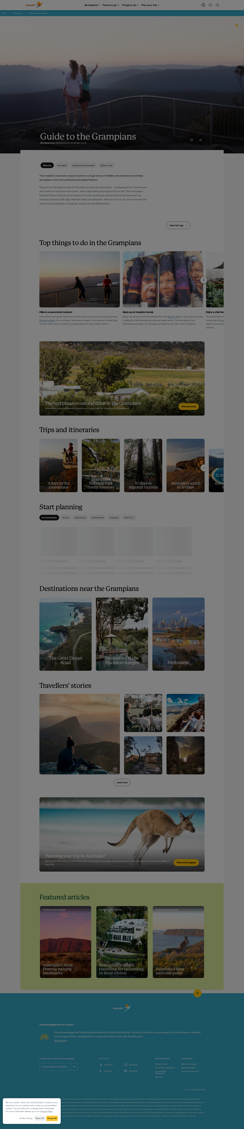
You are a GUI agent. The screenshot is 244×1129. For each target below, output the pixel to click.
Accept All (52, 1118)
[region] (32, 1111)
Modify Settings (26, 1118)
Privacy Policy (46, 1111)
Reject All (40, 1118)
